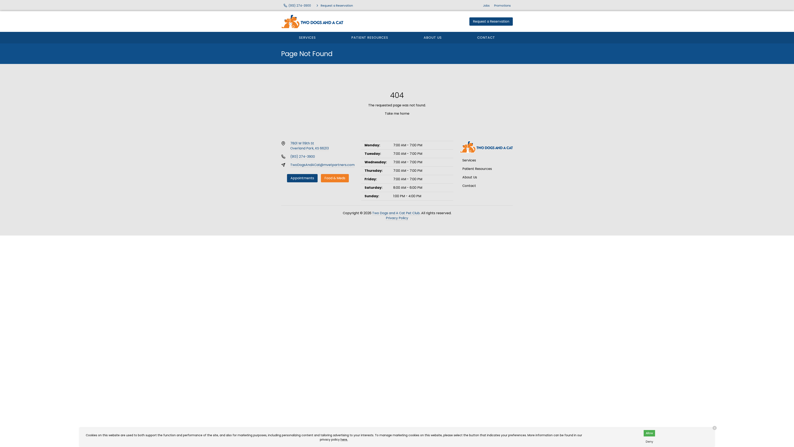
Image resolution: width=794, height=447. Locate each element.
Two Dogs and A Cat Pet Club (396, 213)
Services (307, 37)
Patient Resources (369, 37)
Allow (649, 433)
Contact (486, 37)
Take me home (397, 113)
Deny (649, 442)
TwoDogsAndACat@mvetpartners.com (322, 164)
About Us (433, 37)
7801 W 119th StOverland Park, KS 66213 (309, 146)
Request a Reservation (491, 21)
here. (344, 439)
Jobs (486, 6)
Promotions (502, 6)
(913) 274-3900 (302, 156)
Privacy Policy (397, 218)
